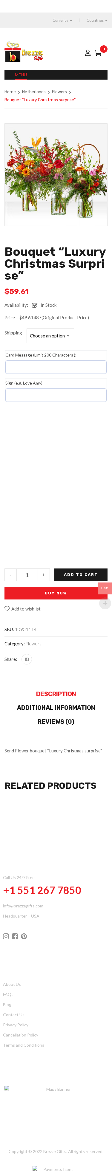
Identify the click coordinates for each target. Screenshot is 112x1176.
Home (10, 91)
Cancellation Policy (20, 1034)
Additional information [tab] (56, 707)
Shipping (13, 332)
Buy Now (56, 593)
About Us (12, 984)
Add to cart (81, 574)
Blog (7, 1004)
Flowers (59, 91)
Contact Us (13, 1014)
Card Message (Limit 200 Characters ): (40, 354)
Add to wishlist (26, 608)
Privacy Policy (15, 1024)
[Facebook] (27, 659)
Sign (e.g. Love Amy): (24, 382)
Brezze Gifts (54, 1151)
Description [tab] (56, 694)
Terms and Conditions (23, 1045)
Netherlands (34, 91)
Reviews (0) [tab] (56, 721)
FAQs (8, 994)
